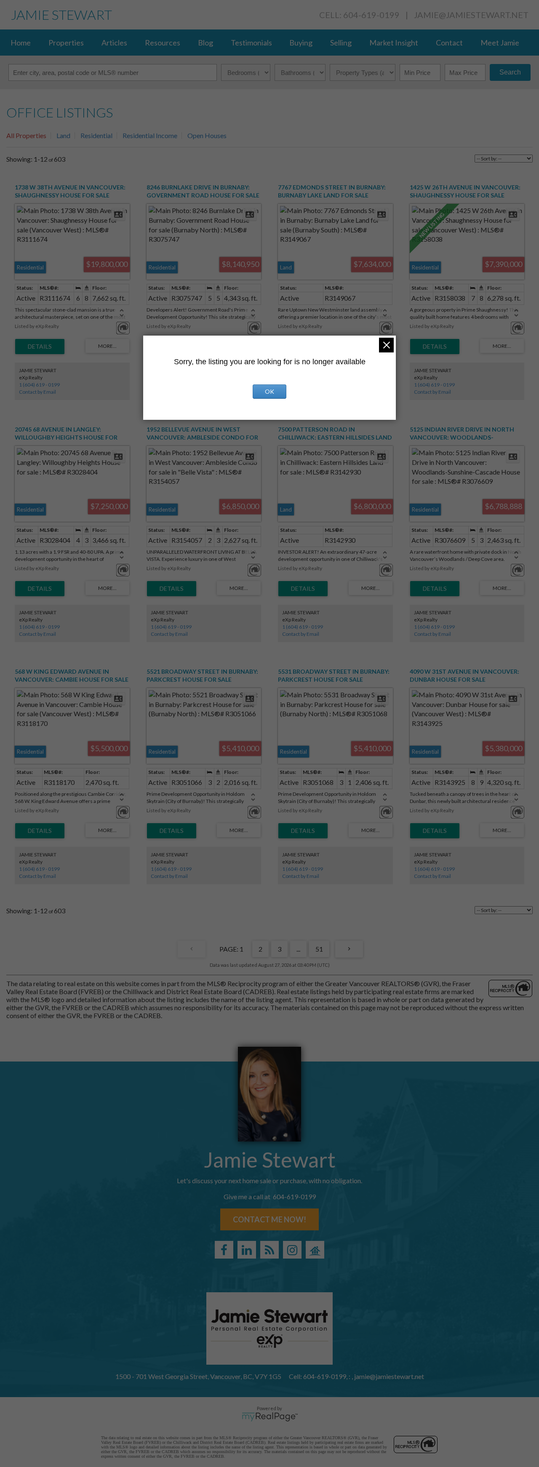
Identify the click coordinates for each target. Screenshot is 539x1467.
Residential (96, 135)
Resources (162, 42)
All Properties (26, 135)
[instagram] (292, 1250)
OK (269, 391)
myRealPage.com (269, 1417)
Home (21, 42)
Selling (341, 42)
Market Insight (393, 42)
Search (510, 72)
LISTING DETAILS (39, 346)
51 (319, 949)
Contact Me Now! (269, 1219)
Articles (114, 42)
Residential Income (150, 135)
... (298, 949)
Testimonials (251, 42)
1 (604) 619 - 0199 (39, 384)
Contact (449, 42)
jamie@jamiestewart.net (471, 15)
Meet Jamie (499, 42)
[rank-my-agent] (315, 1250)
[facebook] (224, 1250)
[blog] (269, 1250)
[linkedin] (246, 1250)
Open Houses (207, 135)
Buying (300, 42)
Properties (66, 42)
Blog (205, 42)
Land (63, 135)
